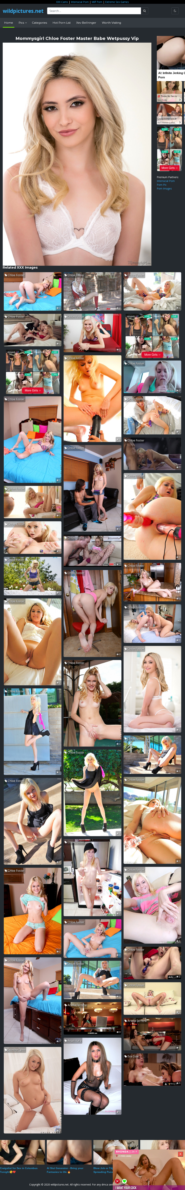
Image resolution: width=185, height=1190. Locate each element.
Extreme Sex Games (117, 2)
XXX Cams (62, 2)
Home (8, 22)
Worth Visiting (111, 22)
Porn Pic (162, 184)
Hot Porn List (62, 22)
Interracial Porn (80, 2)
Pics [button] (22, 22)
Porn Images (164, 188)
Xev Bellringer (86, 22)
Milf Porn (97, 2)
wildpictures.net (23, 10)
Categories (39, 22)
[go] (144, 10)
